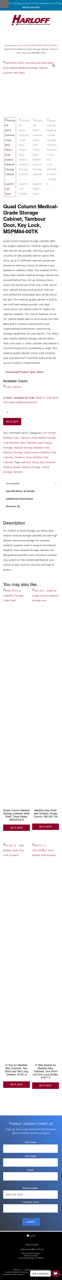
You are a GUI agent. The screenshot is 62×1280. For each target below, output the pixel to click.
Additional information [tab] (19, 498)
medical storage (30, 467)
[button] (58, 4)
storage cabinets (13, 471)
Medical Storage (23, 447)
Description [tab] (13, 483)
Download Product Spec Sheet (24, 372)
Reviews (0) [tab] (13, 506)
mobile (45, 467)
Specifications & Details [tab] (20, 491)
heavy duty (38, 462)
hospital (50, 462)
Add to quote (12, 421)
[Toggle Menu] (4, 4)
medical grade (11, 467)
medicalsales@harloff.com (32, 1249)
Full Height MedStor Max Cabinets (41, 45)
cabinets (26, 462)
